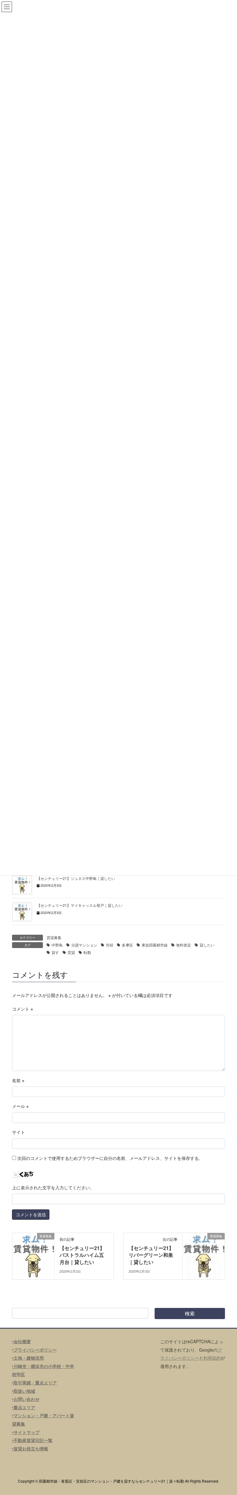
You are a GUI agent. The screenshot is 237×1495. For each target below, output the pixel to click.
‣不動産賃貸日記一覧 (32, 1440)
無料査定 (183, 944)
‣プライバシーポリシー (34, 1350)
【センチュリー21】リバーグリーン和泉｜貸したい (151, 1255)
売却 (109, 944)
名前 (18, 1080)
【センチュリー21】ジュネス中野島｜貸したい (76, 878)
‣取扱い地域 (23, 1391)
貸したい (207, 944)
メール (20, 1106)
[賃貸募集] (33, 1255)
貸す (55, 952)
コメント (22, 1009)
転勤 (87, 952)
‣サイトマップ (26, 1432)
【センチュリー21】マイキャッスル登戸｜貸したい (80, 905)
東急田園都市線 (155, 944)
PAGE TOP (225, 1444)
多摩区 (127, 944)
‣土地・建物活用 (28, 1358)
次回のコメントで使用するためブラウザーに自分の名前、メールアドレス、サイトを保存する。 (110, 1158)
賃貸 (71, 952)
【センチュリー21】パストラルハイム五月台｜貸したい (82, 1255)
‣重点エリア (23, 1407)
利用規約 (212, 1358)
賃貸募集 (54, 937)
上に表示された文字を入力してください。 (53, 1187)
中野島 (57, 944)
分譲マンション (84, 944)
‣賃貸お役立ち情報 (30, 1448)
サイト (18, 1132)
